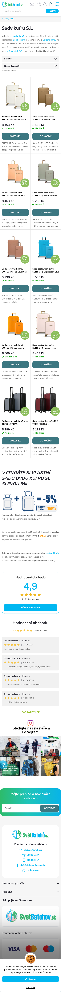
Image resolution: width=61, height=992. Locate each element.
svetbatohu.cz (32, 870)
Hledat (52, 11)
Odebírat (49, 808)
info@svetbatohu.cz (33, 850)
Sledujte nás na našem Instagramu (31, 730)
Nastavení (30, 987)
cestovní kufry (52, 553)
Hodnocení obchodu (30, 622)
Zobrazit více (31, 712)
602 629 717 (33, 860)
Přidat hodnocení (30, 607)
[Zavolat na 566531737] (39, 4)
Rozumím (32, 979)
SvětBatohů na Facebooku (32, 865)
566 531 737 (33, 855)
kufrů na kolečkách (15, 51)
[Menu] (57, 4)
